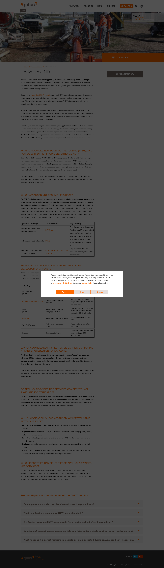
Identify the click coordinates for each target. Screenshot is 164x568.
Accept (64, 292)
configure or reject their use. (63, 283)
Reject (82, 292)
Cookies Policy (87, 283)
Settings (100, 292)
